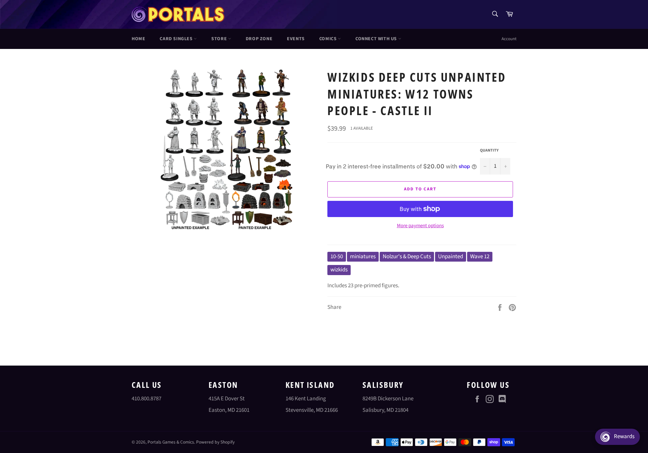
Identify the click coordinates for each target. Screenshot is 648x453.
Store (219, 38)
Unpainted (450, 256)
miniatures (363, 256)
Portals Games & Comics (170, 442)
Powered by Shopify (215, 442)
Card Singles (177, 38)
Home (138, 38)
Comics (328, 38)
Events (296, 38)
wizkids (339, 270)
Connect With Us (376, 38)
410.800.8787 (146, 399)
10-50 (336, 256)
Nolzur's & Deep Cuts (407, 256)
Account (509, 39)
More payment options (420, 225)
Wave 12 (479, 256)
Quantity (489, 150)
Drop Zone (259, 38)
